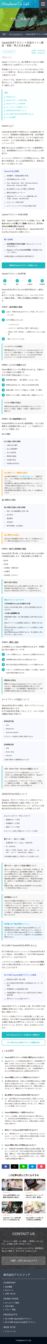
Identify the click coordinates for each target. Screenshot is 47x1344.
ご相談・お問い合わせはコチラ (23, 1261)
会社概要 (8, 1287)
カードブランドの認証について (17, 107)
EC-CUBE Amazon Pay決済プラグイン (20, 1322)
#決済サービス (7, 57)
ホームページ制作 (12, 1303)
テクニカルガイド (16, 34)
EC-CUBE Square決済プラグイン (18, 1319)
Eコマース (9, 1290)
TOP (4, 34)
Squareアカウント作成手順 (15, 103)
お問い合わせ (10, 1294)
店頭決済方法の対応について (16, 110)
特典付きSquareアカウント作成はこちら (23, 265)
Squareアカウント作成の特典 (16, 100)
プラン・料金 (10, 1309)
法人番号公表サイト (26, 476)
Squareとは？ (11, 97)
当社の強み (9, 1306)
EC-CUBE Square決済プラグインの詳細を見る (23, 1042)
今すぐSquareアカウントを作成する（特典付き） (23, 1035)
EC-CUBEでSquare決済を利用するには (19, 114)
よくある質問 (11, 117)
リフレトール (10, 1331)
